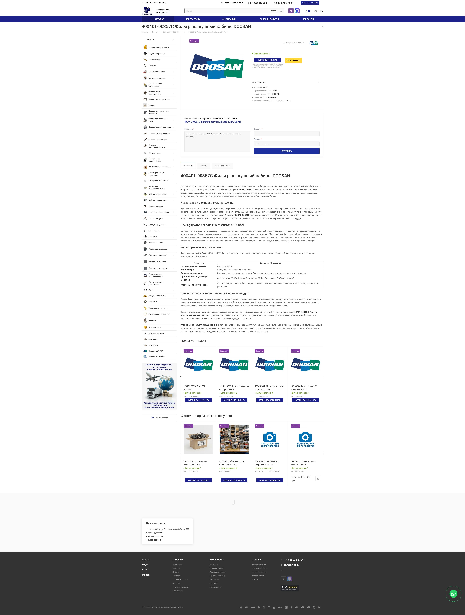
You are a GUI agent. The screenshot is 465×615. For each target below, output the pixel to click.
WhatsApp (297, 10)
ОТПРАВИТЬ (286, 151)
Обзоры (255, 579)
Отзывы (203, 166)
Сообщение (189, 129)
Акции (145, 565)
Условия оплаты (217, 568)
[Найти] (281, 10)
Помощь (256, 559)
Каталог (146, 559)
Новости (176, 568)
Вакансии (176, 583)
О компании (177, 565)
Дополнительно (222, 166)
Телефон (257, 139)
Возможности (215, 587)
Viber (291, 10)
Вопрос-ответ (258, 576)
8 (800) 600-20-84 (284, 3)
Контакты (177, 576)
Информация (217, 559)
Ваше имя (258, 129)
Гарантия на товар (217, 576)
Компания (178, 559)
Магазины (214, 565)
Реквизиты (214, 579)
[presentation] (180, 376)
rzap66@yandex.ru (155, 533)
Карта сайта (178, 591)
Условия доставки (217, 572)
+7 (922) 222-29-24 (259, 3)
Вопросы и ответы (181, 587)
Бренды (146, 575)
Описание (188, 166)
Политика (214, 583)
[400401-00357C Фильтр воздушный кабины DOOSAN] (216, 66)
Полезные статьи (180, 579)
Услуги (145, 570)
